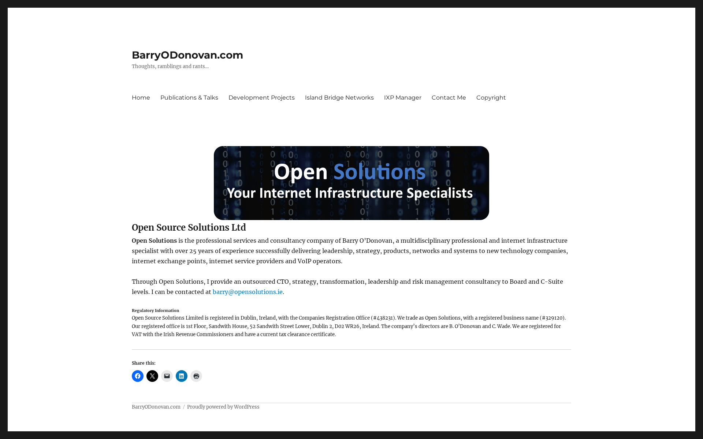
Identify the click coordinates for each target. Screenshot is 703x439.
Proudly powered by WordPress (223, 407)
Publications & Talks (189, 97)
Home (141, 97)
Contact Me (449, 97)
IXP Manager (402, 97)
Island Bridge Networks (339, 97)
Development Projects (261, 97)
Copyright (491, 97)
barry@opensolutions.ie (248, 291)
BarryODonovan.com (187, 55)
